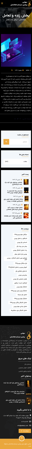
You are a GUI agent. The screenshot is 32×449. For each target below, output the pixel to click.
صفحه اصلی (22, 20)
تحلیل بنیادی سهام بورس (20, 306)
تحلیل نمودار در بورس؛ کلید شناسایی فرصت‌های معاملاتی (14, 208)
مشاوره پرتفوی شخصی (25, 371)
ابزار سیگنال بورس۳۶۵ (21, 263)
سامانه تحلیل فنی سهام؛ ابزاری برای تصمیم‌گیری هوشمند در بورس (13, 200)
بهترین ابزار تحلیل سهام (21, 254)
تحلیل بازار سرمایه (22, 295)
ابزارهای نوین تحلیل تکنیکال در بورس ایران (17, 258)
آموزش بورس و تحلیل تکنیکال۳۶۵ (17, 267)
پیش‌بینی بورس (22, 275)
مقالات (25, 162)
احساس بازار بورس (22, 242)
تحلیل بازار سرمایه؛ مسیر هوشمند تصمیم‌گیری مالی (13, 217)
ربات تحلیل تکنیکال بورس (20, 250)
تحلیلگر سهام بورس (22, 287)
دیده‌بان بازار (27, 364)
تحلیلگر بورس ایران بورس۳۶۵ (19, 291)
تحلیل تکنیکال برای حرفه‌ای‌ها (19, 310)
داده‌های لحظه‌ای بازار (21, 271)
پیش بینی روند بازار (22, 246)
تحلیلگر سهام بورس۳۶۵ (20, 299)
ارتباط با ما (26, 431)
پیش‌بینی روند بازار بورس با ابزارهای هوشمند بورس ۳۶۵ (14, 192)
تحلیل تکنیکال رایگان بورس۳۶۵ (18, 302)
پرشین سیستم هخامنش (14, 444)
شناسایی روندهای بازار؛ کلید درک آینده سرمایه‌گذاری (13, 183)
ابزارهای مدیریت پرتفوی (20, 283)
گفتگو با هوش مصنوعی (25, 368)
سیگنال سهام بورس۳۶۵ (20, 234)
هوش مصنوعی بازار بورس (20, 279)
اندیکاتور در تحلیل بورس (20, 238)
